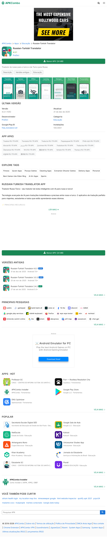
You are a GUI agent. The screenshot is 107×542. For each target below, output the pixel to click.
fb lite (62, 308)
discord (74, 308)
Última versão (11, 103)
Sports (43, 176)
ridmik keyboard (35, 313)
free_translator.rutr (9, 128)
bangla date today (51, 503)
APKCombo (6, 43)
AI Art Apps (33, 176)
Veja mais (98, 295)
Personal (96, 171)
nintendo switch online (16, 319)
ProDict (16, 55)
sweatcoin (82, 319)
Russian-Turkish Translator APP (23, 184)
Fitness (6, 171)
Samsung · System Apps (92, 527)
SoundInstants (42, 527)
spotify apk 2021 (85, 498)
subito (9, 308)
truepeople (20, 503)
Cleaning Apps (45, 171)
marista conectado (34, 503)
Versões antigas (22, 72)
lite (32, 319)
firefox (51, 313)
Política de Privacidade (65, 523)
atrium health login (10, 498)
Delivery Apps (84, 171)
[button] (98, 3)
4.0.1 (6, 112)
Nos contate (98, 523)
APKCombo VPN (28, 527)
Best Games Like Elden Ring (14, 176)
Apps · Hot (8, 373)
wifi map (68, 319)
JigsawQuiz (55, 527)
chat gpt (95, 319)
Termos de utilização (45, 523)
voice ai (51, 308)
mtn (80, 313)
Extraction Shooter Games (65, 171)
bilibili (85, 308)
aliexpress (54, 319)
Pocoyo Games (31, 171)
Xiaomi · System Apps (71, 527)
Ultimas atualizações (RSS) (13, 531)
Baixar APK (55, 61)
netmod (91, 313)
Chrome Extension (11, 527)
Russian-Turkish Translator (27, 48)
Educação (37, 72)
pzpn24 (96, 498)
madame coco (8, 503)
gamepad (21, 308)
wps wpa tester (66, 313)
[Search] (102, 512)
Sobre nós (30, 523)
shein (42, 319)
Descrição (7, 72)
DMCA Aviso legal (84, 523)
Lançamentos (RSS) (35, 531)
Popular (7, 416)
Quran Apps (17, 171)
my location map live (28, 498)
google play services (15, 313)
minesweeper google (47, 498)
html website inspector (66, 498)
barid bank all (36, 308)
